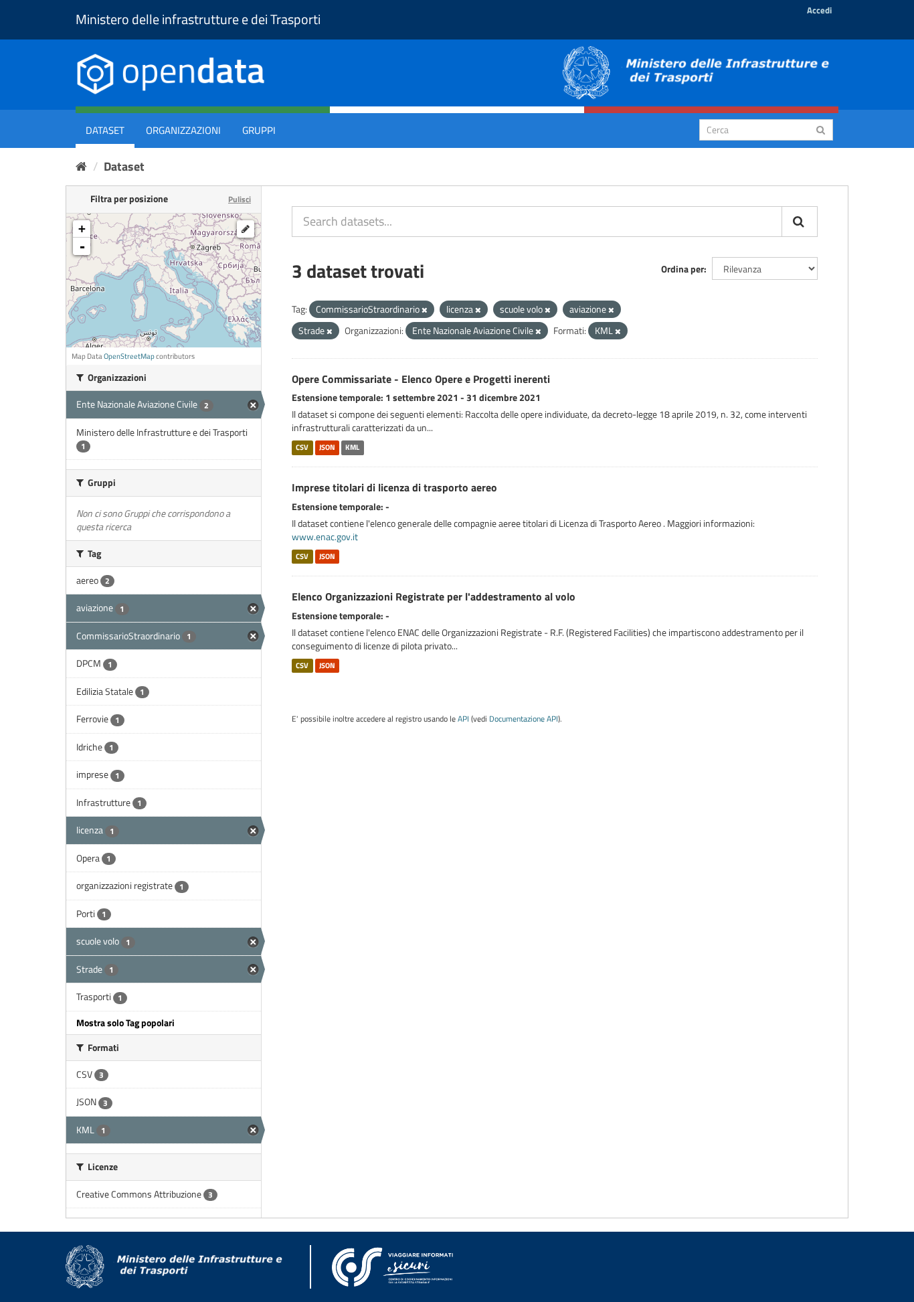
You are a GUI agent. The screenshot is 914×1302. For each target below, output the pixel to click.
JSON (327, 447)
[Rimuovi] (425, 310)
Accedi (819, 10)
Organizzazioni (183, 130)
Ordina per (682, 269)
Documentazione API (523, 719)
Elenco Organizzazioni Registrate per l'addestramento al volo (433, 596)
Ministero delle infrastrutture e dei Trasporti (198, 19)
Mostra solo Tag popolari (125, 1022)
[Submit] (820, 129)
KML (352, 447)
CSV (302, 447)
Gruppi (259, 130)
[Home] (81, 166)
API (463, 719)
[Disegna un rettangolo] (245, 229)
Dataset (105, 130)
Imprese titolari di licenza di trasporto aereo (394, 487)
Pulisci (239, 199)
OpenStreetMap (129, 356)
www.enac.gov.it (325, 537)
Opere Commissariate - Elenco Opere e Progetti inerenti (421, 379)
